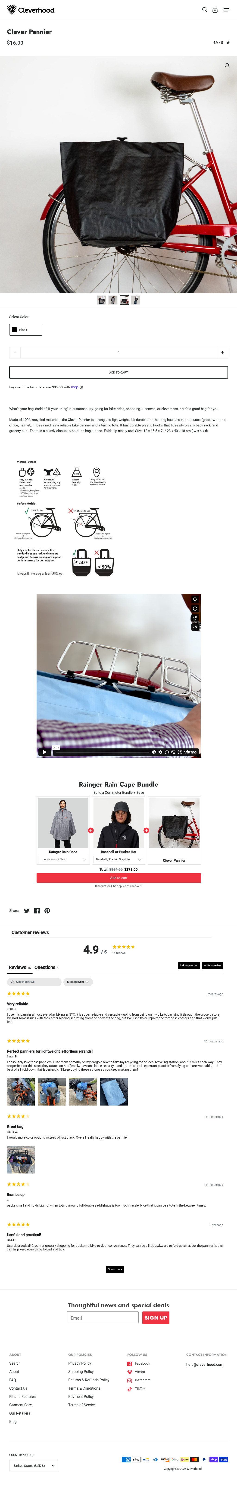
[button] (222, 352)
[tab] (46, 968)
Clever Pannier (174, 860)
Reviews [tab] (20, 967)
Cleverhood (194, 1468)
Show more (115, 1269)
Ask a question (189, 965)
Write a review (212, 965)
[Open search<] (204, 9)
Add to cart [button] (118, 878)
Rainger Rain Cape (63, 852)
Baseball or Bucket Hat (118, 852)
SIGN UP (156, 1317)
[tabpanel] (115, 1128)
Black (23, 330)
